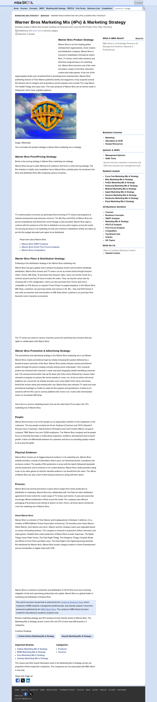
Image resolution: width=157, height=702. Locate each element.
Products (62, 649)
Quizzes (95, 690)
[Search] (144, 8)
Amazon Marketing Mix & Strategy (121, 195)
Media (88, 690)
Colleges (80, 690)
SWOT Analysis (112, 218)
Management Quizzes (115, 155)
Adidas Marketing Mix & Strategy (32, 649)
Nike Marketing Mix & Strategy (119, 179)
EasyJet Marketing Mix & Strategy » (77, 636)
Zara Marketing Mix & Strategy (31, 655)
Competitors (111, 231)
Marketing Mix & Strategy (117, 221)
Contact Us (34, 690)
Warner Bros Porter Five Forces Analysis (40, 247)
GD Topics (110, 240)
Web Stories (121, 690)
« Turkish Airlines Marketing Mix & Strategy (35, 636)
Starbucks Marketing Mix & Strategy (121, 198)
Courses (138, 3)
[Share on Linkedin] (28, 682)
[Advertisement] (35, 55)
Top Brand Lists (112, 234)
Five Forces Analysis (115, 228)
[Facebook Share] (18, 682)
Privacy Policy (52, 690)
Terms (42, 690)
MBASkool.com (26, 698)
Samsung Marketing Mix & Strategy (121, 186)
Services (62, 652)
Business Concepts (114, 215)
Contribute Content (67, 690)
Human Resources (114, 144)
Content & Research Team (72, 602)
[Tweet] (23, 682)
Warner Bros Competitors (33, 250)
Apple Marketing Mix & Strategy (119, 192)
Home (17, 690)
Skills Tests (110, 158)
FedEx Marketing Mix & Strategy (120, 183)
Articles (108, 237)
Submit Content (112, 253)
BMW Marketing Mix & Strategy (31, 652)
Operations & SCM (114, 141)
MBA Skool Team (35, 31)
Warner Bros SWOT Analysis (35, 244)
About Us (139, 38)
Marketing (110, 138)
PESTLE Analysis (113, 225)
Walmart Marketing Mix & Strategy (120, 189)
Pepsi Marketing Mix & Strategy (119, 201)
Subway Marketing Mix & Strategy (32, 658)
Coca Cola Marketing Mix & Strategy (121, 176)
